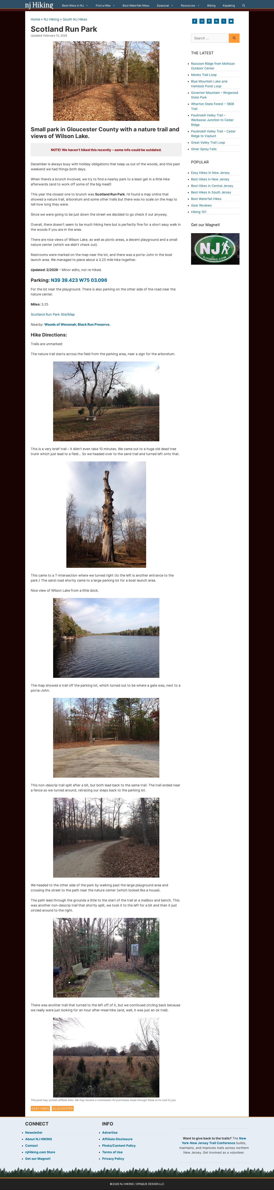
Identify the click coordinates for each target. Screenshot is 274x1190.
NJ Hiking (51, 19)
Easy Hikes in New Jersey (210, 173)
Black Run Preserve (93, 324)
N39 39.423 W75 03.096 (79, 280)
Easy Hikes (40, 1108)
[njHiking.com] (39, 5)
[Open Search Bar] (244, 5)
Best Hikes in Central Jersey (212, 186)
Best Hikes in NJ (73, 5)
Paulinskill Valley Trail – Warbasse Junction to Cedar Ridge (212, 120)
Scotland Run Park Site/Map (53, 314)
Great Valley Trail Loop (208, 142)
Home (35, 19)
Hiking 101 (198, 212)
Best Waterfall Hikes (136, 5)
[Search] (234, 38)
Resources (188, 5)
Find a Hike (103, 5)
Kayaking (229, 5)
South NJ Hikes (75, 19)
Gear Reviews (201, 205)
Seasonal (163, 5)
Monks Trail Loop (204, 75)
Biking (211, 5)
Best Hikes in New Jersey (210, 179)
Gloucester (63, 1108)
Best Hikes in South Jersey (211, 192)
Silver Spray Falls (204, 149)
